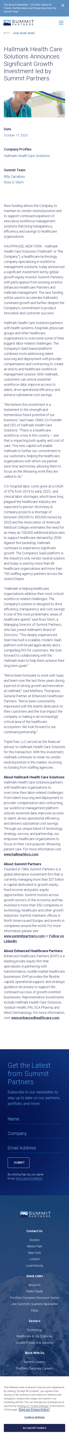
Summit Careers (34, 1362)
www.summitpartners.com (24, 936)
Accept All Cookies (34, 1427)
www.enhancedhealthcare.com (35, 1018)
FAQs (34, 1310)
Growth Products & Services (34, 1343)
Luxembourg (34, 1265)
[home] (18, 23)
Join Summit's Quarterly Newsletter (34, 1304)
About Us (34, 1285)
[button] (61, 22)
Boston (34, 1240)
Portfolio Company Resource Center (34, 1298)
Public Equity (34, 1291)
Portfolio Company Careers (34, 1368)
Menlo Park (34, 1246)
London (35, 1259)
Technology (34, 1330)
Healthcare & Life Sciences (34, 1336)
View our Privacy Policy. (34, 1409)
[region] (34, 1405)
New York (34, 1253)
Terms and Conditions (29, 1178)
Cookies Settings (34, 1417)
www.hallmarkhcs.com (21, 854)
